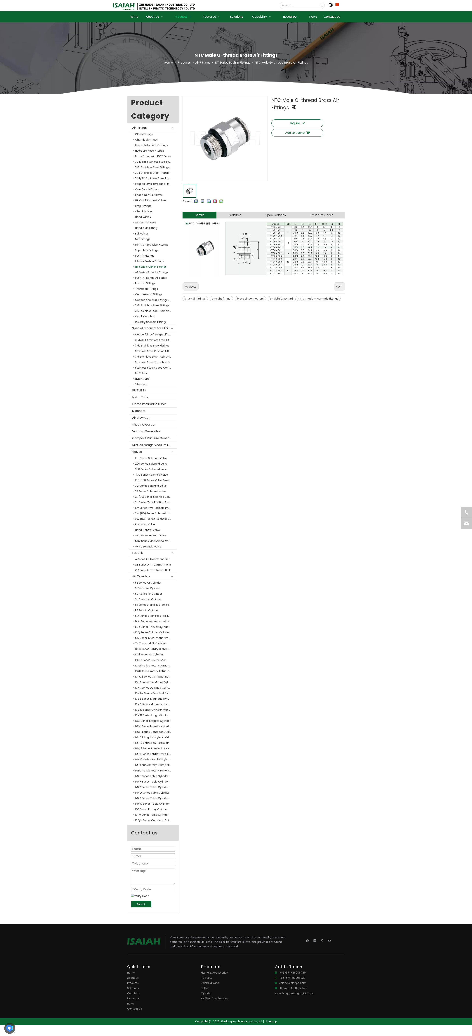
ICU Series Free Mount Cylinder (154, 682)
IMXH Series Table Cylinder (152, 781)
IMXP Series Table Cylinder (152, 787)
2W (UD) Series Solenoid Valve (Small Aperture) (156, 513)
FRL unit (137, 553)
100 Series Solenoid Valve (151, 458)
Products (133, 983)
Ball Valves (141, 233)
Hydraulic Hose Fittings (149, 151)
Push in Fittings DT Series (151, 278)
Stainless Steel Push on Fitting (154, 351)
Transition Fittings (146, 289)
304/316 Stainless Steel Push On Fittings (156, 178)
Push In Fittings (144, 256)
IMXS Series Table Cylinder (152, 798)
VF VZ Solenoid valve (148, 546)
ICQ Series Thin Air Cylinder (152, 632)
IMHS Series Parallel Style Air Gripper (156, 754)
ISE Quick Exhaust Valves (150, 200)
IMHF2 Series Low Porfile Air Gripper (156, 743)
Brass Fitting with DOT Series (153, 156)
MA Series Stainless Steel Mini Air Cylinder (156, 616)
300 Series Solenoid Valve (151, 469)
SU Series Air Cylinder (148, 599)
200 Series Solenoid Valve (151, 464)
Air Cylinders (141, 576)
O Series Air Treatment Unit (152, 570)
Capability (133, 993)
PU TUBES (139, 390)
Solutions (133, 988)
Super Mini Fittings (146, 250)
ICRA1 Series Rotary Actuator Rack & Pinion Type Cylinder (156, 665)
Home (131, 972)
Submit (141, 904)
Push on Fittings (145, 283)
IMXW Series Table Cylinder (152, 804)
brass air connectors (250, 298)
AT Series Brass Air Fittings (151, 272)
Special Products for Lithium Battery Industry (154, 328)
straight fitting (221, 298)
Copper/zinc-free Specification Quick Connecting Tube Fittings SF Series (156, 334)
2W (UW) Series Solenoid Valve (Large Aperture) (156, 519)
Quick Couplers (145, 316)
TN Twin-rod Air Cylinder (150, 643)
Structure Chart (321, 215)
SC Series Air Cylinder (148, 594)
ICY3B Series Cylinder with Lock (154, 710)
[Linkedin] (315, 940)
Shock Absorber (144, 424)
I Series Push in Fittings (149, 261)
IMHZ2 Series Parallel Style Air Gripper (156, 759)
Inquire (295, 123)
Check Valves (143, 211)
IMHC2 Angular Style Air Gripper (155, 737)
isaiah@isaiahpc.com (292, 983)
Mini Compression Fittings (151, 244)
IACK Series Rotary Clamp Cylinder (156, 649)
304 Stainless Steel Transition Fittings (156, 173)
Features (234, 215)
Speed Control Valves (149, 195)
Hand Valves (143, 217)
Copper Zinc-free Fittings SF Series (156, 300)
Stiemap (271, 1021)
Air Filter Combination (215, 998)
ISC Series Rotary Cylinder (151, 809)
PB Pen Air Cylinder (147, 610)
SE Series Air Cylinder (148, 582)
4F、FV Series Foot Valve (150, 535)
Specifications (276, 215)
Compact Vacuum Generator (153, 438)
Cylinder (206, 993)
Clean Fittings (144, 134)
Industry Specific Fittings (150, 322)
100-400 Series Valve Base (152, 480)
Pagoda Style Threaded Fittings (155, 184)
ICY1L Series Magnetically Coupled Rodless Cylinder (156, 699)
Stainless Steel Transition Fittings (156, 362)
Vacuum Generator (146, 431)
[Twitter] (322, 940)
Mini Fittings (142, 239)
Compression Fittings (148, 294)
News (130, 1003)
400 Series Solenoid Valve (151, 475)
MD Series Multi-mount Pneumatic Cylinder (156, 638)
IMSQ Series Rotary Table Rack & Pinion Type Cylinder (156, 770)
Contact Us (134, 1009)
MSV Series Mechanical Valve (153, 541)
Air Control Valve (145, 222)
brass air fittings (195, 298)
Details (199, 215)
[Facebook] (307, 940)
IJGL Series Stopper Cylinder (153, 721)
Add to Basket (295, 133)
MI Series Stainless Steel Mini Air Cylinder (156, 605)
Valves (137, 452)
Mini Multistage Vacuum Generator (154, 445)
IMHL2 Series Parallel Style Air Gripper (156, 748)
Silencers (141, 384)
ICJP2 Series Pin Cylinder (150, 660)
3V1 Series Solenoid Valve (151, 486)
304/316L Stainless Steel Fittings (155, 162)
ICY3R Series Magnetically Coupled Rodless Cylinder (156, 715)
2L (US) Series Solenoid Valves (154, 497)
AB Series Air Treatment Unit (153, 564)
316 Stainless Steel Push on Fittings (156, 311)
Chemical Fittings (146, 139)
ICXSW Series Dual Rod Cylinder (155, 693)
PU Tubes (141, 373)
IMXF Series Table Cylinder (151, 776)
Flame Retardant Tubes (149, 404)
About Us (133, 978)
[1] (337, 4)
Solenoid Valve (210, 983)
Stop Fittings (143, 206)
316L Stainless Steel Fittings (152, 305)
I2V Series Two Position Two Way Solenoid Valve (156, 508)
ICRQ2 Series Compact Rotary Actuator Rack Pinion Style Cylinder (156, 676)
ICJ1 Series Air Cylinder (149, 654)
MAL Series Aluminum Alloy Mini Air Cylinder (156, 621)
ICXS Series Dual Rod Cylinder (153, 688)
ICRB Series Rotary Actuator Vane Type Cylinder (156, 671)
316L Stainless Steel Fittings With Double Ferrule (156, 167)
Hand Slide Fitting (146, 228)
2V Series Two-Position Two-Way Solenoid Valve (156, 502)
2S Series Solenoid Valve (150, 491)
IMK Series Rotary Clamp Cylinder (156, 765)
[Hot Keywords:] (321, 5)
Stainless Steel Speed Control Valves (156, 368)
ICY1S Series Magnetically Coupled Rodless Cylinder (156, 704)
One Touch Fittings (147, 189)
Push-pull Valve (145, 524)
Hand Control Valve (147, 530)
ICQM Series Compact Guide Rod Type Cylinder (156, 820)
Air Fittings (139, 128)
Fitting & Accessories (214, 972)
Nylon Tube (142, 379)
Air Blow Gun (141, 418)
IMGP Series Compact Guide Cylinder (156, 732)
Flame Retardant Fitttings (151, 145)
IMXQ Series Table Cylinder (152, 792)
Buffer (205, 988)
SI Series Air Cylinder (148, 588)
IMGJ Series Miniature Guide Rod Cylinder (156, 726)
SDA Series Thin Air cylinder (152, 627)
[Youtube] (329, 940)
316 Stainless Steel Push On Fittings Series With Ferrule (156, 356)
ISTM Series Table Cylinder (152, 815)
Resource (133, 998)
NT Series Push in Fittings (150, 267)
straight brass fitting (283, 298)
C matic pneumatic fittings (320, 298)
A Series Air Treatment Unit (152, 559)
